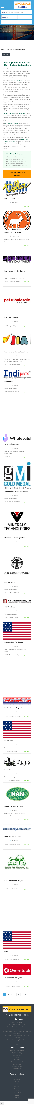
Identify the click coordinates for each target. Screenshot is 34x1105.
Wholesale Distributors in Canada (17, 1027)
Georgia (17, 1097)
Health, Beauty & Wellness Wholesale (16, 165)
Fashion (17, 1057)
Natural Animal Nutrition (14, 806)
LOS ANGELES (17, 1093)
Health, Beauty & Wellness (17, 1050)
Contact (17, 1044)
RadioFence (9, 741)
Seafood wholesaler (17, 1071)
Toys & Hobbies (17, 1064)
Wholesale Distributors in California (16, 157)
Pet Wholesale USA (11, 318)
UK (17, 1084)
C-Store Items (15, 236)
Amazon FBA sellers (16, 80)
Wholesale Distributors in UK (17, 1029)
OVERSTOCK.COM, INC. (13, 978)
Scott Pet (8, 951)
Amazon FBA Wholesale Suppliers (15, 163)
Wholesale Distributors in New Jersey (16, 161)
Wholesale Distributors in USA (17, 1024)
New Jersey (22, 113)
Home (12, 27)
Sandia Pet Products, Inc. (14, 881)
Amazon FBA (15, 202)
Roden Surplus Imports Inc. (15, 708)
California (7, 113)
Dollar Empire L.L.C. (11, 198)
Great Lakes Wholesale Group (16, 491)
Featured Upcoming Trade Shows (17, 1040)
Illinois (17, 1095)
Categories (17, 1037)
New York (17, 1086)
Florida (17, 1081)
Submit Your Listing (17, 1022)
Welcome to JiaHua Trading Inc (16, 352)
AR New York (9, 582)
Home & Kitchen (17, 1066)
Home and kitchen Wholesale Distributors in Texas (17, 1035)
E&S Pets (7, 770)
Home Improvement (17, 1062)
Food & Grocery (17, 1055)
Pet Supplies (15, 275)
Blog (17, 1042)
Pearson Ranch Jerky (12, 232)
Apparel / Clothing (17, 1053)
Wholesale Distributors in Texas (15, 159)
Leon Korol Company (12, 836)
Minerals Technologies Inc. (14, 538)
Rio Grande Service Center (14, 271)
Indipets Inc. (9, 381)
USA (17, 1077)
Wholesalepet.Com (11, 444)
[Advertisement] (17, 46)
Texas (13, 113)
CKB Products (9, 607)
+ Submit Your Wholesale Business (17, 174)
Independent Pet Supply (13, 642)
